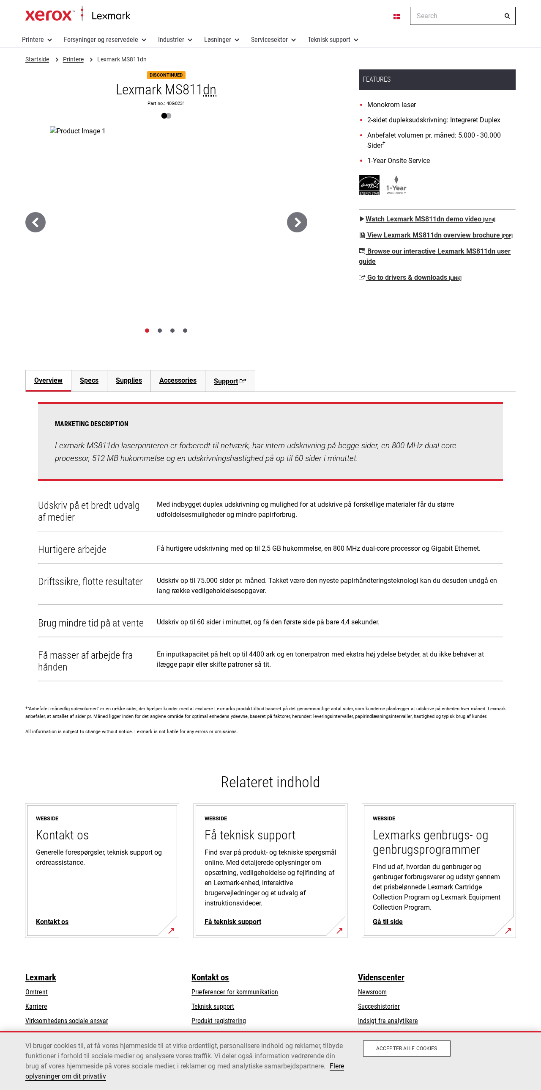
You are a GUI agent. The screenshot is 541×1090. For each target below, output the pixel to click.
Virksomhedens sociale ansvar (66, 1021)
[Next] (297, 222)
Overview (48, 380)
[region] (270, 1060)
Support (226, 381)
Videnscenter (381, 977)
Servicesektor (269, 40)
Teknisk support (329, 40)
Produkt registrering (218, 1021)
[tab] (147, 330)
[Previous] (35, 222)
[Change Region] (397, 16)
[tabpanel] (270, 543)
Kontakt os (210, 977)
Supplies (129, 380)
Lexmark (40, 977)
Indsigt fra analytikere (388, 1021)
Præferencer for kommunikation (234, 992)
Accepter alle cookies (406, 1048)
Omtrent (36, 992)
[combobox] (463, 16)
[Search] (507, 16)
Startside (77, 14)
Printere (33, 40)
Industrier (171, 40)
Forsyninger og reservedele (101, 40)
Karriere (36, 1006)
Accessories (178, 380)
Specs (89, 380)
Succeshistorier (379, 1006)
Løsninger (217, 40)
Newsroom (372, 992)
